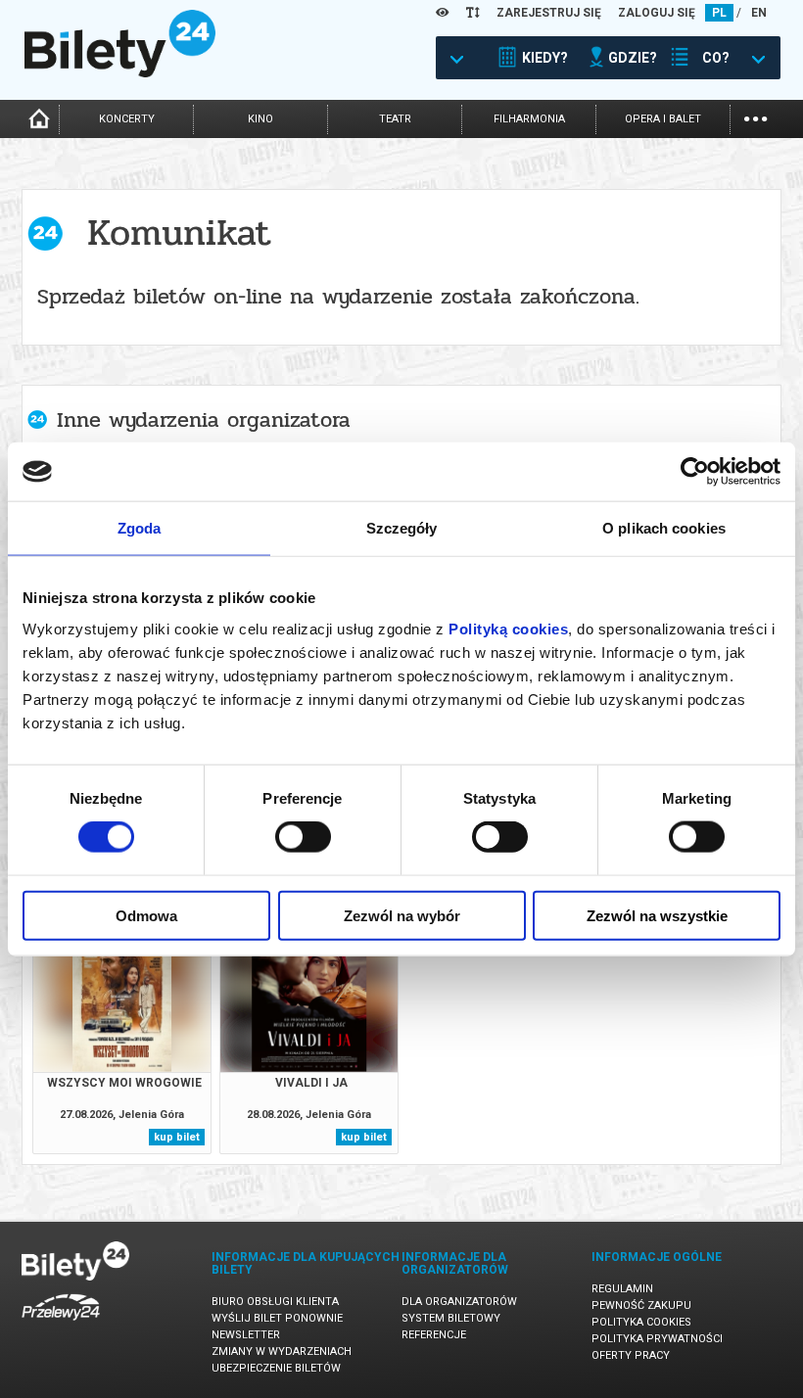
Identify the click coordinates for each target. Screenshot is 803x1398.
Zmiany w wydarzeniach (282, 1351)
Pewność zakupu (641, 1305)
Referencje (434, 1334)
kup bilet (177, 1137)
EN (759, 13)
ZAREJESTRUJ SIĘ (548, 13)
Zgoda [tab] (140, 528)
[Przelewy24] (61, 1324)
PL (719, 13)
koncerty (127, 119)
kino (260, 119)
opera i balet (663, 119)
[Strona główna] (119, 72)
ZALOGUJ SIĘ (656, 13)
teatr (395, 119)
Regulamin (622, 1288)
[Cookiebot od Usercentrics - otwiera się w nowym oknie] (694, 472)
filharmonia (529, 119)
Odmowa (146, 915)
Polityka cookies (641, 1322)
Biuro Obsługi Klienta (275, 1301)
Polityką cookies (508, 628)
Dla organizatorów (459, 1301)
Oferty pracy (630, 1355)
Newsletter (246, 1334)
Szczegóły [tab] (402, 528)
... (755, 117)
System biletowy (451, 1318)
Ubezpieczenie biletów (276, 1368)
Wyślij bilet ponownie (277, 1318)
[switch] (303, 837)
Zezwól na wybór (402, 915)
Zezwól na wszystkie (657, 915)
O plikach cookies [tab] (664, 528)
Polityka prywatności (657, 1338)
